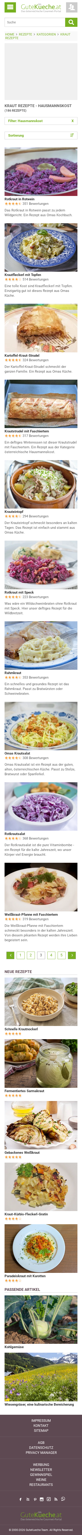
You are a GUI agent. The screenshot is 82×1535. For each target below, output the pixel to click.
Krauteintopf (14, 512)
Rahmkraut (13, 673)
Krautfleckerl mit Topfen (23, 275)
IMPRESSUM (41, 1421)
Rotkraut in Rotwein (19, 199)
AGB (41, 1443)
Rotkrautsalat (15, 834)
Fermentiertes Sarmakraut (24, 1091)
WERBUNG (41, 1465)
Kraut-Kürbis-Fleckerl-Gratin (26, 1214)
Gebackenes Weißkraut (22, 1153)
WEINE (41, 1480)
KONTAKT (41, 1426)
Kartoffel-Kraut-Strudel (22, 356)
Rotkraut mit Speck (19, 592)
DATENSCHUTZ (41, 1448)
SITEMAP (41, 1431)
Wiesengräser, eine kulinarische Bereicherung (39, 1404)
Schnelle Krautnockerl (21, 1029)
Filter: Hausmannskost (41, 121)
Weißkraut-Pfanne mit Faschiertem (31, 915)
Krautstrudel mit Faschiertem (27, 431)
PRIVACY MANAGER (41, 1453)
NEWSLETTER (41, 1470)
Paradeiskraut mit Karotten (25, 1276)
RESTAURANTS (41, 1485)
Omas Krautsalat (17, 753)
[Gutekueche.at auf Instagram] (42, 1499)
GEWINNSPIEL (41, 1475)
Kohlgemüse (14, 1347)
